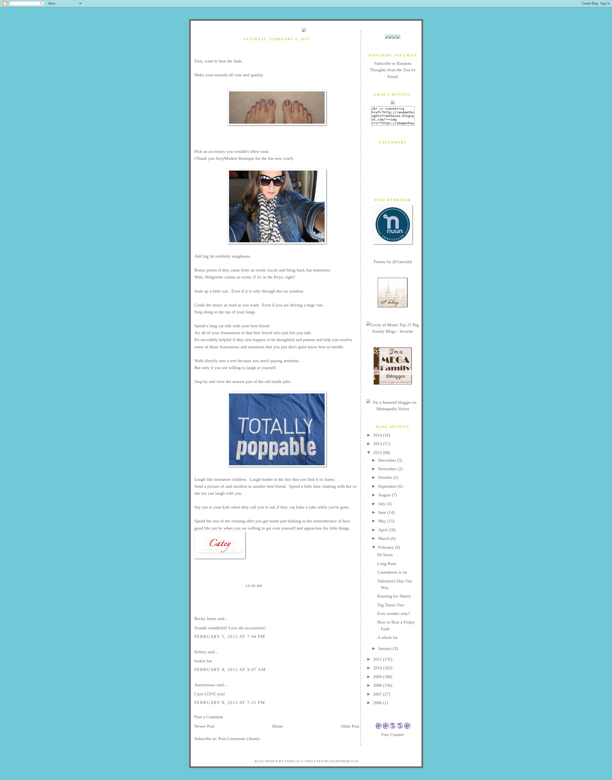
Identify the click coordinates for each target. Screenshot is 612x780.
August (385, 494)
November (388, 468)
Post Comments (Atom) (238, 738)
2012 (378, 452)
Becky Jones (205, 618)
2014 (378, 435)
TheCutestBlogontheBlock (332, 761)
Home (277, 726)
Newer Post (204, 726)
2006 (378, 702)
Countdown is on (392, 572)
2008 (378, 685)
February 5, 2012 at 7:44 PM (229, 636)
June (382, 512)
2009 (378, 676)
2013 (378, 443)
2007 (378, 694)
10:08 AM (253, 586)
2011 (378, 659)
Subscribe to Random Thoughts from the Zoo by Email (393, 70)
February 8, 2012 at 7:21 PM (229, 702)
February (386, 547)
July (382, 503)
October (385, 477)
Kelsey (200, 651)
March (384, 538)
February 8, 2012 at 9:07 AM (230, 669)
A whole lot (387, 637)
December (387, 460)
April (383, 529)
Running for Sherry (394, 596)
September (388, 486)
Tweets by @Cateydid (392, 261)
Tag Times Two (390, 605)
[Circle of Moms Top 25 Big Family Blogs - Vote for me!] (392, 331)
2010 (378, 667)
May (382, 521)
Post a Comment (208, 716)
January (385, 648)
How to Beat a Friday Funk (227, 47)
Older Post (350, 726)
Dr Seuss (385, 554)
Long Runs (386, 563)
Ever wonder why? (393, 613)
